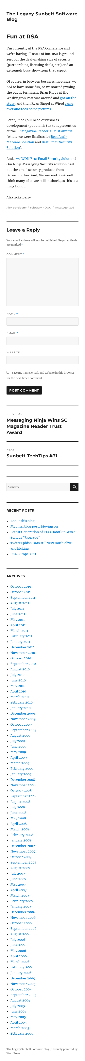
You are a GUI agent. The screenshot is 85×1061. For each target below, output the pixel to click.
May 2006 (18, 951)
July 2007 (17, 873)
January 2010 (20, 708)
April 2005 (18, 1022)
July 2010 (17, 675)
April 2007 (18, 890)
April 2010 (18, 691)
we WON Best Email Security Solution (45, 159)
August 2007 (20, 868)
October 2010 (20, 658)
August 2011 (19, 603)
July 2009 (17, 741)
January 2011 (20, 642)
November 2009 (23, 719)
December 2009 (22, 713)
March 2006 (19, 962)
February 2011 (21, 636)
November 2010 (22, 653)
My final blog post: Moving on (34, 526)
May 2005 (18, 1017)
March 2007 (19, 895)
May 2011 (17, 620)
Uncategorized (64, 207)
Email (12, 333)
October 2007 (20, 857)
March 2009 (19, 763)
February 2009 (21, 769)
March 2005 (19, 1028)
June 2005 (18, 1011)
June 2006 (18, 945)
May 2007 (18, 884)
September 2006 (23, 929)
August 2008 (20, 802)
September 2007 (23, 862)
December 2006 (22, 912)
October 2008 (21, 791)
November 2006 (23, 918)
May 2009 (18, 752)
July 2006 (17, 940)
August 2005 (20, 1000)
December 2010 (22, 647)
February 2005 (21, 1033)
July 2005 (17, 1006)
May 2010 (17, 686)
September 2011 (22, 597)
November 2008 (23, 785)
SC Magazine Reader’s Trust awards (44, 131)
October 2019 (20, 586)
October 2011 (20, 592)
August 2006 (20, 934)
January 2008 (20, 840)
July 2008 (17, 807)
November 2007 (22, 851)
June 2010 (18, 680)
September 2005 (23, 995)
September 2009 (23, 730)
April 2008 (18, 824)
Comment (16, 254)
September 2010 (23, 664)
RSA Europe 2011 (23, 554)
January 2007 (20, 906)
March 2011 (19, 631)
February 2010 (21, 702)
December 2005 (22, 978)
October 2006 (21, 923)
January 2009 (20, 774)
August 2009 (20, 735)
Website (13, 352)
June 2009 (18, 746)
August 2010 (20, 669)
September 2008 (23, 796)
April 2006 (18, 956)
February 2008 (21, 835)
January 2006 (20, 973)
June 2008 (18, 813)
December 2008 (22, 780)
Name (12, 314)
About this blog (22, 521)
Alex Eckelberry (16, 207)
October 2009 (21, 724)
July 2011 (17, 609)
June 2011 (17, 614)
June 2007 (18, 879)
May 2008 (18, 818)
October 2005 (21, 989)
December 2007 (22, 846)
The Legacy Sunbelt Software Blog (28, 1049)
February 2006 (21, 967)
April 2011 (18, 625)
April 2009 (18, 757)
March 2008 (19, 829)
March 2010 (19, 697)
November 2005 (23, 984)
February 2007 (21, 901)
